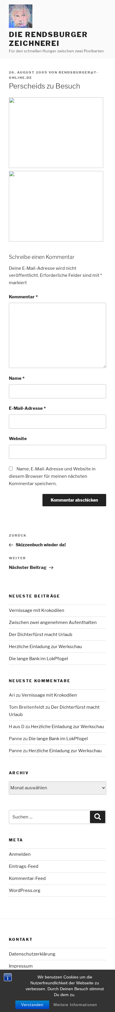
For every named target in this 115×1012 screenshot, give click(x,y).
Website (18, 438)
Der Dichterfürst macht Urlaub (40, 634)
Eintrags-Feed (23, 866)
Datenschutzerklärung (32, 954)
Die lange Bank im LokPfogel (38, 658)
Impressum (21, 966)
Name (16, 378)
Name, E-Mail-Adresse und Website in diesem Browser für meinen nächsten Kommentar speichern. (52, 476)
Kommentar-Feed (27, 878)
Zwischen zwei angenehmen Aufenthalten (53, 622)
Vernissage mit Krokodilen (36, 610)
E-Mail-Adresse (27, 408)
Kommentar (23, 296)
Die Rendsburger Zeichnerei (48, 39)
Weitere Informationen (75, 1005)
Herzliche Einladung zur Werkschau (45, 646)
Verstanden (32, 1005)
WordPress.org (24, 890)
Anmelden (20, 854)
